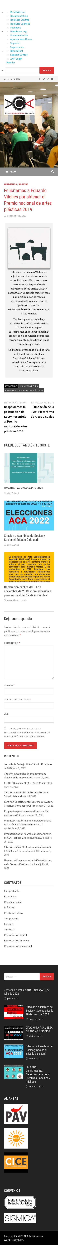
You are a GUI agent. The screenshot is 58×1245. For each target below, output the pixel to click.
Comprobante (12, 891)
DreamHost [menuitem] (16, 50)
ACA (26, 1236)
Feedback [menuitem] (15, 27)
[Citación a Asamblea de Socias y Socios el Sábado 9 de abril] (13, 1046)
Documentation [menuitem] (19, 15)
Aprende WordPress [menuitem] (21, 39)
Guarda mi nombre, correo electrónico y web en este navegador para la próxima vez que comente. (27, 732)
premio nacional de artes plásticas (24, 390)
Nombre (9, 685)
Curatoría (9, 929)
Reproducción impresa (16, 940)
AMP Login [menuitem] (16, 58)
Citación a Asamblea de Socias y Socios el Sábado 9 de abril (24, 538)
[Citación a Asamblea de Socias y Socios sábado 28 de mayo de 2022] (13, 1007)
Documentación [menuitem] (19, 35)
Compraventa (11, 918)
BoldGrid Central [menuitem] (19, 19)
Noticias (23, 184)
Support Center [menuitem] (18, 54)
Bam (20, 1239)
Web (6, 713)
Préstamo (9, 907)
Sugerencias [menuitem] (17, 47)
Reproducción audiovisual (18, 946)
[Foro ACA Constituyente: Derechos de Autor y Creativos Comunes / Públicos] (13, 1067)
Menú (13, 171)
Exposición (10, 896)
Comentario (12, 643)
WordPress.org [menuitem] (18, 31)
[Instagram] (48, 79)
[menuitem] (31, 70)
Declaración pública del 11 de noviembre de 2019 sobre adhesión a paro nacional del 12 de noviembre (27, 591)
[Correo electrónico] (52, 79)
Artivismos (10, 184)
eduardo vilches (29, 386)
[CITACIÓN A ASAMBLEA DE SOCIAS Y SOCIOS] (13, 1027)
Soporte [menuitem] (14, 43)
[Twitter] (44, 79)
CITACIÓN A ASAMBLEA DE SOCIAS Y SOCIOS (28, 783)
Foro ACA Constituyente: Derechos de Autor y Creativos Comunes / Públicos (38, 1074)
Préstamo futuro (13, 913)
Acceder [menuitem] (10, 62)
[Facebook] (40, 79)
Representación (13, 902)
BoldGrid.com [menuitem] (17, 12)
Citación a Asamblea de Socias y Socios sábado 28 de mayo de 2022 (39, 1010)
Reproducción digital (15, 935)
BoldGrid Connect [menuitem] (20, 23)
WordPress (10, 1239)
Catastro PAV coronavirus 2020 (23, 488)
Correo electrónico (17, 699)
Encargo (8, 924)
